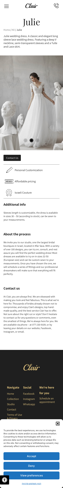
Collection (13, 399)
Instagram (29, 399)
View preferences (31, 475)
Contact (11, 409)
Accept (31, 456)
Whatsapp (29, 404)
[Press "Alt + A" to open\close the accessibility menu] (4, 479)
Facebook (28, 394)
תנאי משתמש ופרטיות (31, 483)
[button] (57, 423)
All (13, 29)
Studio (11, 404)
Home (7, 29)
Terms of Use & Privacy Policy (14, 418)
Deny (31, 465)
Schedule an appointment (47, 400)
